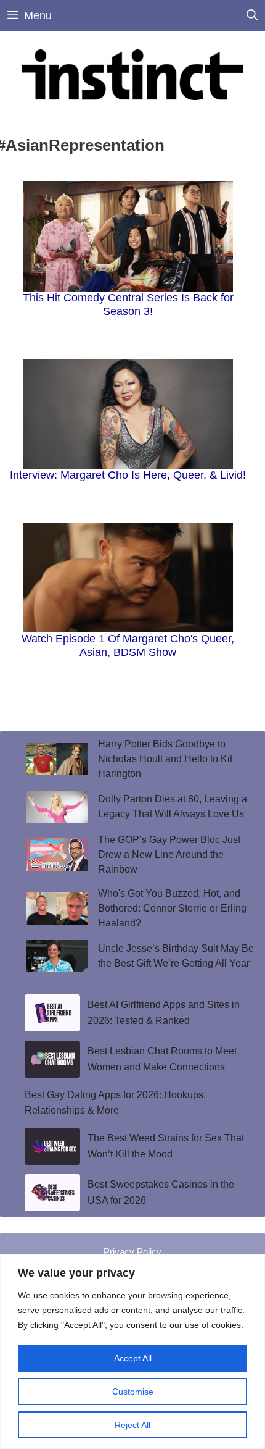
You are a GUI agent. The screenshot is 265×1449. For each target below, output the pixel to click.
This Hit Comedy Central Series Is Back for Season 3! (128, 304)
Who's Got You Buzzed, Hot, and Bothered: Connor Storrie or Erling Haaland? (172, 908)
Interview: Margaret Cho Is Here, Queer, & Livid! (128, 475)
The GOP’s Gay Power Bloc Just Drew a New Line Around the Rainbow (169, 854)
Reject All (132, 1425)
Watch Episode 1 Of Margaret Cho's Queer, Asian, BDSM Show (128, 645)
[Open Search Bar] (252, 15)
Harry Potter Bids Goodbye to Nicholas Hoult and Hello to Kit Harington (165, 759)
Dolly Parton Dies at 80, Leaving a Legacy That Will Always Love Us (172, 806)
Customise (132, 1391)
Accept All (133, 1358)
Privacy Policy (132, 1251)
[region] (132, 1351)
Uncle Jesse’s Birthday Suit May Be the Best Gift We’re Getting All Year (176, 955)
